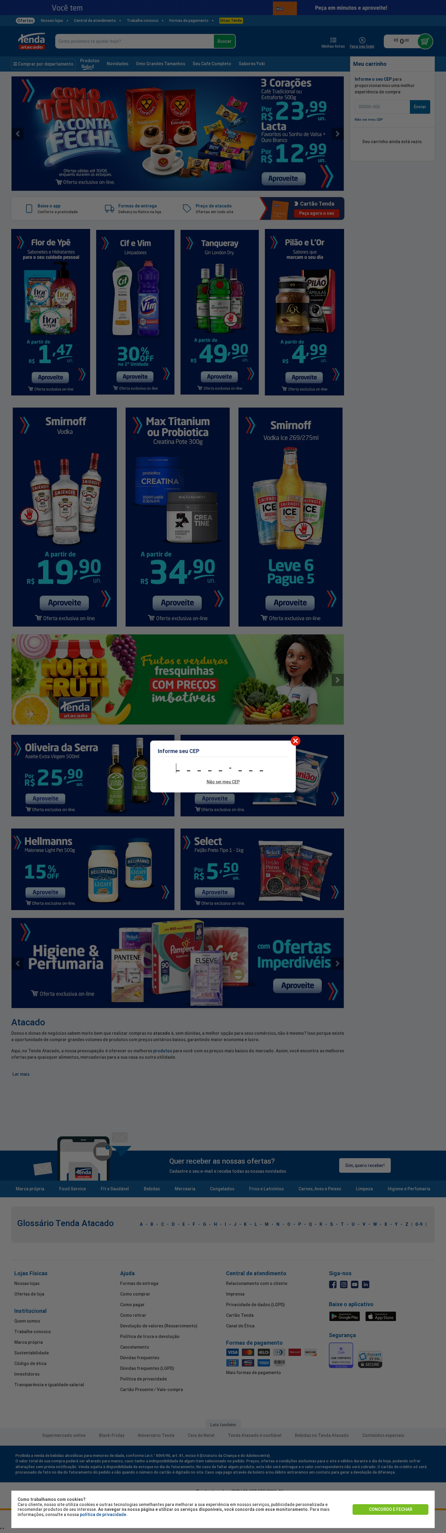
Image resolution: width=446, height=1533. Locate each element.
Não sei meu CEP (223, 782)
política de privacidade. (103, 1514)
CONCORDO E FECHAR (390, 1509)
